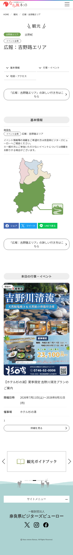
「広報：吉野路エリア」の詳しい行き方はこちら (36, 94)
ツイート (30, 225)
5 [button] (42, 480)
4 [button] (38, 480)
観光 (16, 14)
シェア (14, 225)
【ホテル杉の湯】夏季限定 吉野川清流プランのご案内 (36, 385)
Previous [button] (4, 461)
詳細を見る (36, 428)
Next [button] (68, 461)
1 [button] (26, 480)
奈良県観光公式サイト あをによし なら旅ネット (15, 4)
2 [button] (30, 480)
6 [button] (46, 480)
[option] (38, 461)
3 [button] (34, 480)
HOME (6, 14)
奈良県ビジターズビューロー (37, 514)
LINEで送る (50, 225)
